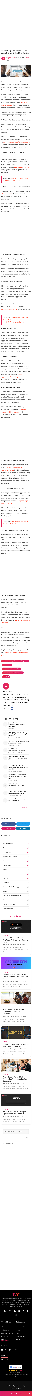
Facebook (9, 824)
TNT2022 (6, 676)
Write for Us (5, 1330)
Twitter (24, 824)
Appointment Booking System (11, 668)
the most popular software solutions (16, 142)
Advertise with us (7, 1333)
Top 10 (18, 1339)
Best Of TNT (5, 1339)
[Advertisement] (16, 29)
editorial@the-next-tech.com (13, 1350)
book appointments (21, 167)
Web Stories (5, 1359)
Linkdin (23, 828)
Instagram (9, 828)
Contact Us (4, 1336)
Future (18, 1333)
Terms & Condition (16, 1388)
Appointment (6, 665)
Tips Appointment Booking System (12, 672)
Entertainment (21, 1336)
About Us (4, 1327)
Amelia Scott (11, 57)
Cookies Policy (11, 1386)
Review (27, 57)
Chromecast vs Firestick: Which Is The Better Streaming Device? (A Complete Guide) (16, 320)
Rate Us (21, 1370)
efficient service (7, 194)
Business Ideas (21, 1327)
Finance (18, 1330)
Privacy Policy (21, 1386)
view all (24, 807)
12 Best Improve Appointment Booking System (15, 661)
